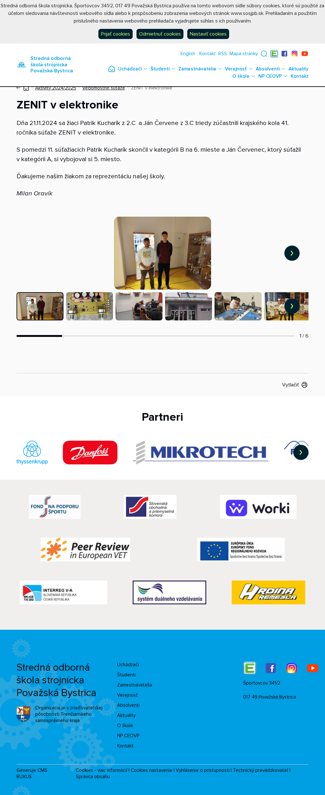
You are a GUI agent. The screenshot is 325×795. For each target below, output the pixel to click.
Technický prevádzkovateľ (260, 770)
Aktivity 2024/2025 (55, 88)
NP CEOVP (270, 76)
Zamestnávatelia (197, 69)
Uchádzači (130, 69)
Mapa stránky (243, 53)
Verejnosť (236, 69)
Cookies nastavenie (151, 770)
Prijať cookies (115, 34)
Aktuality (298, 69)
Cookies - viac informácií (101, 770)
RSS (222, 53)
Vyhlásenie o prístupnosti (202, 770)
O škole (240, 76)
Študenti (159, 69)
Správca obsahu (93, 776)
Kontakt (207, 53)
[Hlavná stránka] (26, 88)
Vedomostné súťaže (103, 88)
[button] (264, 53)
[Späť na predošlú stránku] (20, 88)
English (188, 53)
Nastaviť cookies (208, 34)
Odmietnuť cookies (160, 34)
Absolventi (268, 69)
